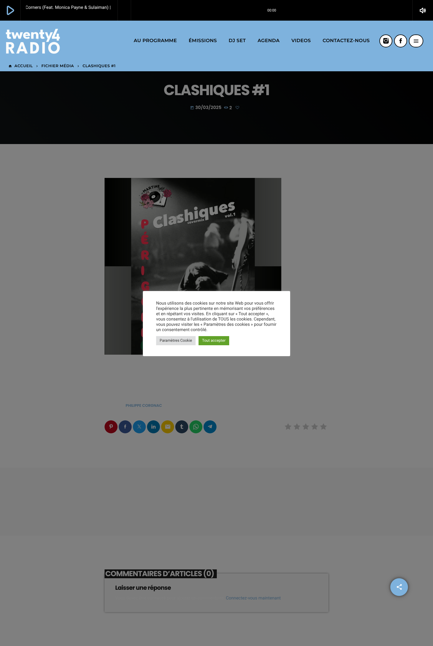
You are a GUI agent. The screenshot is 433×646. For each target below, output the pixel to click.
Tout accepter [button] (214, 340)
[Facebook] (400, 40)
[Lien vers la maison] (32, 41)
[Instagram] (385, 40)
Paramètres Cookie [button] (176, 340)
